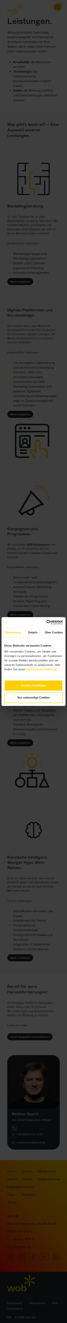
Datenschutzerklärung (41, 669)
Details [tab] (32, 632)
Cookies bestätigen (33, 685)
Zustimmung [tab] (12, 632)
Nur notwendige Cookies (33, 697)
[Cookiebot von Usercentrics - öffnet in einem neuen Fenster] (47, 622)
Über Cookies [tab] (54, 632)
